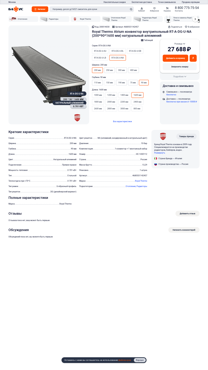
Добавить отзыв (187, 213)
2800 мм (111, 108)
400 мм (133, 70)
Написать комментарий (184, 229)
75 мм (133, 82)
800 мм (137, 108)
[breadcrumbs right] (195, 19)
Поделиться (176, 27)
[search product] (131, 9)
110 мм (97, 82)
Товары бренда (186, 136)
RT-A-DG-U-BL (118, 51)
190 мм (121, 82)
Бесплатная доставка (142, 2)
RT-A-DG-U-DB (135, 51)
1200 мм (111, 95)
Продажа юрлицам (191, 2)
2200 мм (124, 102)
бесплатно (171, 94)
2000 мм (111, 102)
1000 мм (98, 95)
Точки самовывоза (167, 2)
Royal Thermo (141, 181)
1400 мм (124, 95)
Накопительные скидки (115, 2)
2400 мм (137, 102)
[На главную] (15, 9)
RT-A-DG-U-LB (100, 58)
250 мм (109, 70)
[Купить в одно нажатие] (193, 58)
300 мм (121, 70)
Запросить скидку (179, 66)
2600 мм (98, 108)
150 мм (109, 82)
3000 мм (124, 108)
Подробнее (178, 76)
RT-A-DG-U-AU (100, 51)
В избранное (194, 27)
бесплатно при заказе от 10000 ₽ (181, 102)
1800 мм (98, 102)
